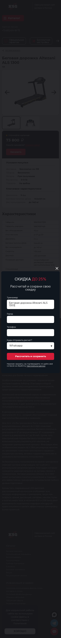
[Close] (57, 268)
